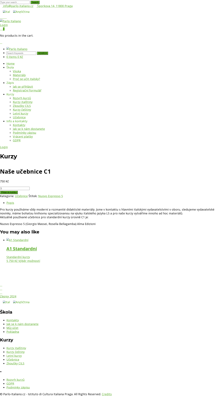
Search (35, 2)
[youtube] (1, 292)
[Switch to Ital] (6, 11)
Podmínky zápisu (18, 387)
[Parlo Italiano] (10, 21)
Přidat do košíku (9, 192)
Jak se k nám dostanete (22, 324)
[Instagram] (3, 17)
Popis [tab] (10, 203)
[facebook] (1, 285)
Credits (107, 394)
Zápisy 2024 (8, 296)
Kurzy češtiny (15, 352)
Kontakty (12, 320)
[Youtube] (5, 17)
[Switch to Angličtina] (21, 11)
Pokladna (12, 332)
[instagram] (1, 289)
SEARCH (42, 53)
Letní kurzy (14, 356)
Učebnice (21, 196)
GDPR (10, 383)
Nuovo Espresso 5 (50, 196)
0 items (14, 57)
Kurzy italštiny (16, 348)
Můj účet (12, 328)
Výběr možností (29, 261)
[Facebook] (1, 17)
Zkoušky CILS (15, 363)
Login (4, 25)
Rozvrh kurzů (15, 380)
